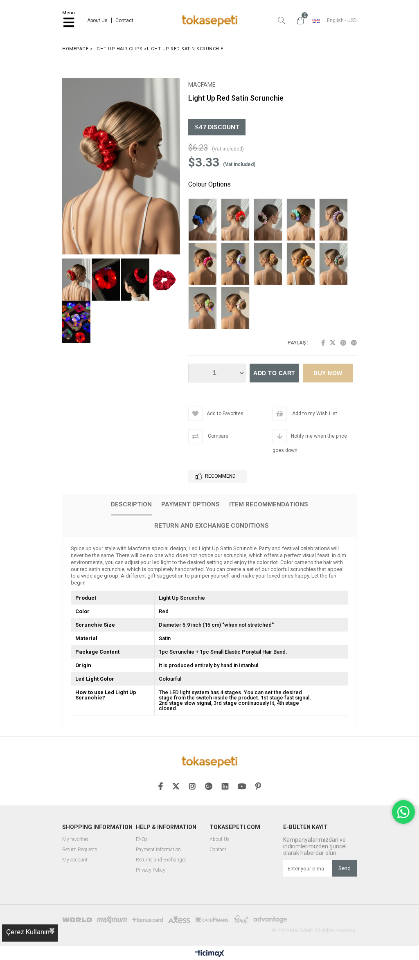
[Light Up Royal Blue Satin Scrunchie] (204, 220)
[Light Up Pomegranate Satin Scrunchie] (237, 220)
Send (344, 868)
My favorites (75, 839)
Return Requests (79, 849)
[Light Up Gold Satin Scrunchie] (270, 265)
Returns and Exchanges (161, 860)
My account (75, 860)
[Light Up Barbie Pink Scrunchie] (204, 309)
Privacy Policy (150, 870)
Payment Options (190, 504)
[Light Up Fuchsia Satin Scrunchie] (204, 265)
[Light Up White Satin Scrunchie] (237, 265)
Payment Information (158, 849)
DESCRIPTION (131, 504)
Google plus (354, 342)
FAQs (142, 839)
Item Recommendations (268, 504)
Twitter (333, 342)
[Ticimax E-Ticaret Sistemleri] (209, 954)
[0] (298, 20)
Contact (124, 20)
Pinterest (343, 342)
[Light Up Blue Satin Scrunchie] (302, 220)
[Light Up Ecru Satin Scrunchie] (237, 309)
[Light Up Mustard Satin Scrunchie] (302, 265)
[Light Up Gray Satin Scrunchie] (335, 265)
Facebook (323, 342)
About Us (97, 20)
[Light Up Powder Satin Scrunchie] (270, 220)
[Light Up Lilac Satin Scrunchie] (335, 220)
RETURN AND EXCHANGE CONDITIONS (211, 525)
